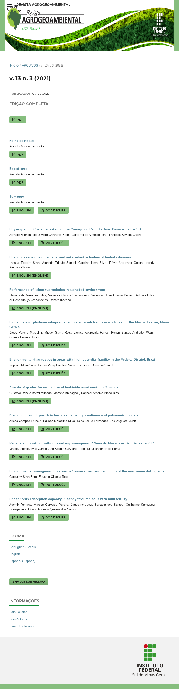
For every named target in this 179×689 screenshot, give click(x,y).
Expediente (18, 169)
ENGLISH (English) (32, 275)
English (14, 554)
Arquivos (30, 65)
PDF (19, 119)
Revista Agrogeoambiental (43, 5)
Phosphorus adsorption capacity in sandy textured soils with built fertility (68, 499)
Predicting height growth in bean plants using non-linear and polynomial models (73, 415)
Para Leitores (18, 612)
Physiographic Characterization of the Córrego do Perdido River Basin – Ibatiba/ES (75, 229)
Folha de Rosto (21, 141)
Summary (16, 196)
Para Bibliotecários (22, 626)
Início (14, 65)
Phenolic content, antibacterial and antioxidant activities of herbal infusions (70, 257)
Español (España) (22, 561)
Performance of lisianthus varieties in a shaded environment (57, 289)
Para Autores (18, 619)
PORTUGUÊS (55, 210)
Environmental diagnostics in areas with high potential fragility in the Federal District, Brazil (82, 359)
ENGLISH (23, 210)
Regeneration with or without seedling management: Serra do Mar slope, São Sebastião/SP (81, 443)
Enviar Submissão (28, 581)
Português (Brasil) (22, 547)
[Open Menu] (9, 4)
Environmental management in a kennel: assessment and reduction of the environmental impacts (86, 471)
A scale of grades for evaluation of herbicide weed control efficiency (63, 387)
